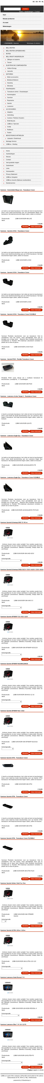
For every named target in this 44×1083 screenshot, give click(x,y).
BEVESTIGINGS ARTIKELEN (15, 135)
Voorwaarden (10, 171)
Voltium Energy (11, 68)
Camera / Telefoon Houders (15, 118)
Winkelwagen (7, 26)
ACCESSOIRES (11, 109)
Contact (37, 11)
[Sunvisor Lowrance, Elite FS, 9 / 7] (8, 1040)
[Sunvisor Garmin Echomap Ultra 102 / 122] (8, 946)
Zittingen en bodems (13, 59)
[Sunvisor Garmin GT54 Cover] (8, 770)
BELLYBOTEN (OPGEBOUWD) (15, 51)
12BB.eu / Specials (13, 124)
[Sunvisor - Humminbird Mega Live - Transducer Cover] (8, 205)
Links (7, 168)
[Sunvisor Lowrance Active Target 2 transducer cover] (8, 408)
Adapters (10, 112)
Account (5, 22)
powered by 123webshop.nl (22, 1080)
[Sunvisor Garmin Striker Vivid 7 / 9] (8, 899)
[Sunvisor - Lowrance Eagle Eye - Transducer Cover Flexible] (8, 451)
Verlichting (10, 115)
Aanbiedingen (29, 11)
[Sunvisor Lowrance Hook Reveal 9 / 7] (8, 993)
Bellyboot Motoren (12, 80)
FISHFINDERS (8, 43)
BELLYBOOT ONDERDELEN (15, 56)
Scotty (9, 127)
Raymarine (10, 100)
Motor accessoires (12, 77)
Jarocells (10, 71)
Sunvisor (16, 43)
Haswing (10, 83)
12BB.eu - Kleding (11, 144)
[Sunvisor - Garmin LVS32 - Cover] (8, 246)
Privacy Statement (11, 174)
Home (21, 11)
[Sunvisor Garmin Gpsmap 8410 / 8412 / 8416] (8, 679)
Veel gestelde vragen (12, 162)
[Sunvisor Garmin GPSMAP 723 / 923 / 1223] (8, 632)
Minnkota (10, 86)
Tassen (9, 62)
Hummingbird (11, 94)
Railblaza (10, 129)
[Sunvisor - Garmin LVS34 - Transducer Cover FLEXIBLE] (8, 330)
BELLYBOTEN (10, 48)
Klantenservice (10, 183)
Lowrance (10, 106)
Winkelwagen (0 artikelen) (33, 43)
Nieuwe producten (8, 19)
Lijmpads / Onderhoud (14, 138)
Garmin (9, 103)
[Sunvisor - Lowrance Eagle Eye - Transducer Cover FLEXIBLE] (8, 493)
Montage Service (11, 141)
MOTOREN (9, 74)
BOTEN (8, 53)
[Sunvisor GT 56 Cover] (8, 812)
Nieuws (8, 157)
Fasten (9, 132)
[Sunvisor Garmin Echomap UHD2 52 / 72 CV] (8, 585)
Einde (42, 1070)
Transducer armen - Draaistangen (17, 91)
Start (4, 15)
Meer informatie (36, 226)
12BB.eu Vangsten (11, 177)
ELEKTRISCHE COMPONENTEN (16, 65)
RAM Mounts (11, 121)
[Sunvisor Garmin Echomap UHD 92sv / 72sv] (8, 538)
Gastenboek (10, 165)
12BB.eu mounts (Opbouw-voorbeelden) (18, 180)
